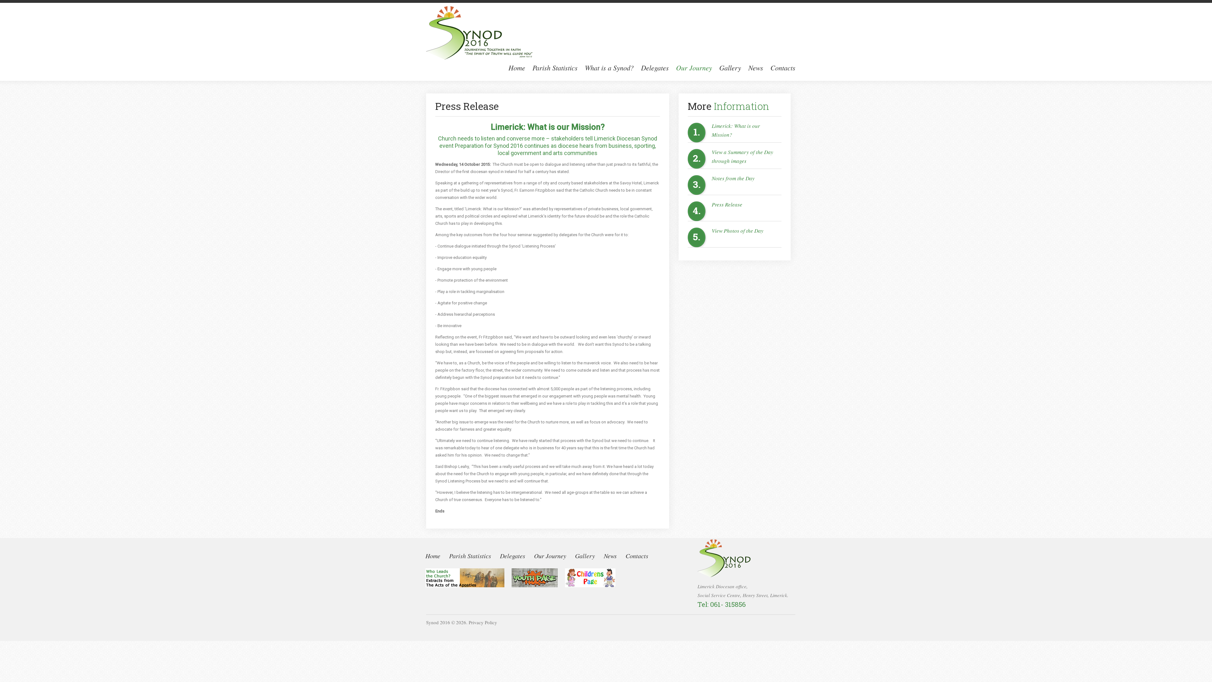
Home (516, 67)
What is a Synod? (609, 67)
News (755, 67)
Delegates (655, 67)
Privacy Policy (483, 622)
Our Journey (694, 67)
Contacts (782, 67)
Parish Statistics (555, 67)
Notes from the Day (733, 178)
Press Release (727, 204)
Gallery (730, 67)
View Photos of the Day (737, 230)
